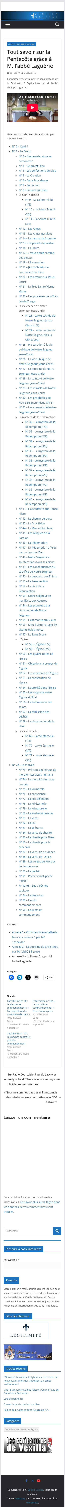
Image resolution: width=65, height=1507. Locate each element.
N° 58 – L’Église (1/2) (37, 644)
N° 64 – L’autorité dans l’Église (37, 687)
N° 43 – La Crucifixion (32, 523)
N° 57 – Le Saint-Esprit (32, 634)
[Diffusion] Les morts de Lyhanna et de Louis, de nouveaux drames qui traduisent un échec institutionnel (31, 1380)
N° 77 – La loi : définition (34, 799)
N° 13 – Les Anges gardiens (35, 233)
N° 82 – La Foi (27, 823)
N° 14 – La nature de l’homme (37, 238)
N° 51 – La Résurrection (33, 581)
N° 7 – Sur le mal (29, 185)
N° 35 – (30, 451)
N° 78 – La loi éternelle (32, 803)
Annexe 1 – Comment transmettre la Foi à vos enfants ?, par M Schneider (35, 937)
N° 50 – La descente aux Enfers (38, 576)
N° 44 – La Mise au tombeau (36, 528)
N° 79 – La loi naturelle (33, 808)
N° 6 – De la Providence (33, 180)
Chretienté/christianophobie (21, 44)
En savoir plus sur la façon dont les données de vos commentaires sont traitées (32, 1207)
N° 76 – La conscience (32, 794)
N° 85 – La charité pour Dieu (36, 837)
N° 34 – (30, 441)
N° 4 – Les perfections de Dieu (37, 170)
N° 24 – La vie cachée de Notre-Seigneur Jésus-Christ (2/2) (40, 335)
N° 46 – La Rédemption (33, 543)
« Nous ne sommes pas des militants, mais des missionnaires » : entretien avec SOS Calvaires (30, 1097)
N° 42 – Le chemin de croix (35, 518)
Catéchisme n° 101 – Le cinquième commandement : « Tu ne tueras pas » (43, 1006)
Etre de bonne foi (13, 1398)
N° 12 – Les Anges (30, 229)
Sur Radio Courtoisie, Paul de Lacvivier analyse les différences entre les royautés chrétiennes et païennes (34, 1079)
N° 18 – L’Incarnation (31, 262)
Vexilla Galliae (30, 73)
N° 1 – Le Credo (21, 151)
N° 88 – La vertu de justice (35, 857)
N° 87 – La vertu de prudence (37, 852)
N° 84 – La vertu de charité (35, 832)
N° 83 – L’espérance (31, 828)
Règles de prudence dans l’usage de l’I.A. (26, 1409)
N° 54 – (34, 610)
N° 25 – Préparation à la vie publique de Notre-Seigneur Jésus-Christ (36, 349)
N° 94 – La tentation (31, 895)
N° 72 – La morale (23, 765)
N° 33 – (30, 431)
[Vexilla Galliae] (32, 14)
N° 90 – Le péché (29, 871)
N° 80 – (36, 813)
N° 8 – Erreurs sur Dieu (33, 190)
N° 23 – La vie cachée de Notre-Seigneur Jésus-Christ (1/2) (40, 320)
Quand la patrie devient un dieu (22, 1404)
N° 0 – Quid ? (20, 146)
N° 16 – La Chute (29, 248)
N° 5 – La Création (30, 175)
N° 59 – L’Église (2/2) (37, 649)
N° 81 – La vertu (28, 818)
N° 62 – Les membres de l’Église (38, 673)
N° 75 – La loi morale (31, 789)
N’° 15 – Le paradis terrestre (36, 243)
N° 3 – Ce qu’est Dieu (32, 166)
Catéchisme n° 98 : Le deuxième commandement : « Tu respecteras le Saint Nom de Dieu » (18, 1007)
